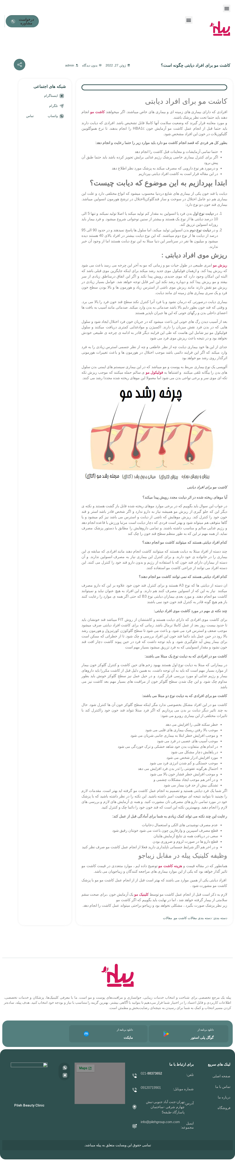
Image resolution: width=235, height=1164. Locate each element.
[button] (226, 8)
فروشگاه (224, 1108)
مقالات (167, 918)
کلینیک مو (141, 894)
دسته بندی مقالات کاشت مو (193, 918)
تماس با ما (222, 1087)
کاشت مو (97, 112)
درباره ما (224, 1097)
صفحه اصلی (221, 1076)
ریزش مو (220, 265)
